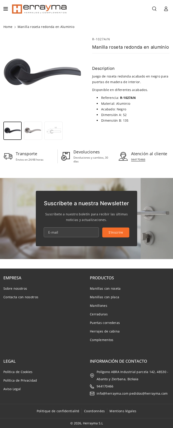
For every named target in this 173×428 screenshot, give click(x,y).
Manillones (98, 305)
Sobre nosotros (15, 288)
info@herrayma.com (112, 393)
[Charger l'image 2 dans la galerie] (33, 131)
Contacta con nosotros (20, 297)
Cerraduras (99, 314)
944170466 (138, 160)
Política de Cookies (18, 372)
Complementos (102, 340)
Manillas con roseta (105, 288)
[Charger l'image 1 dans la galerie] (12, 131)
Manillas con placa (104, 297)
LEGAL (9, 361)
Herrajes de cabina (105, 331)
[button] (6, 8)
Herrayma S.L (93, 423)
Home (7, 27)
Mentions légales (122, 411)
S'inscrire (116, 232)
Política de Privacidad (20, 380)
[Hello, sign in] (166, 9)
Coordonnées (94, 411)
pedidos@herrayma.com (148, 393)
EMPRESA (12, 277)
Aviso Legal (12, 389)
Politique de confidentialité (58, 411)
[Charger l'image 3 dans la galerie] (53, 131)
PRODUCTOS (102, 277)
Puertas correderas (105, 323)
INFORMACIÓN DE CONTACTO (118, 361)
